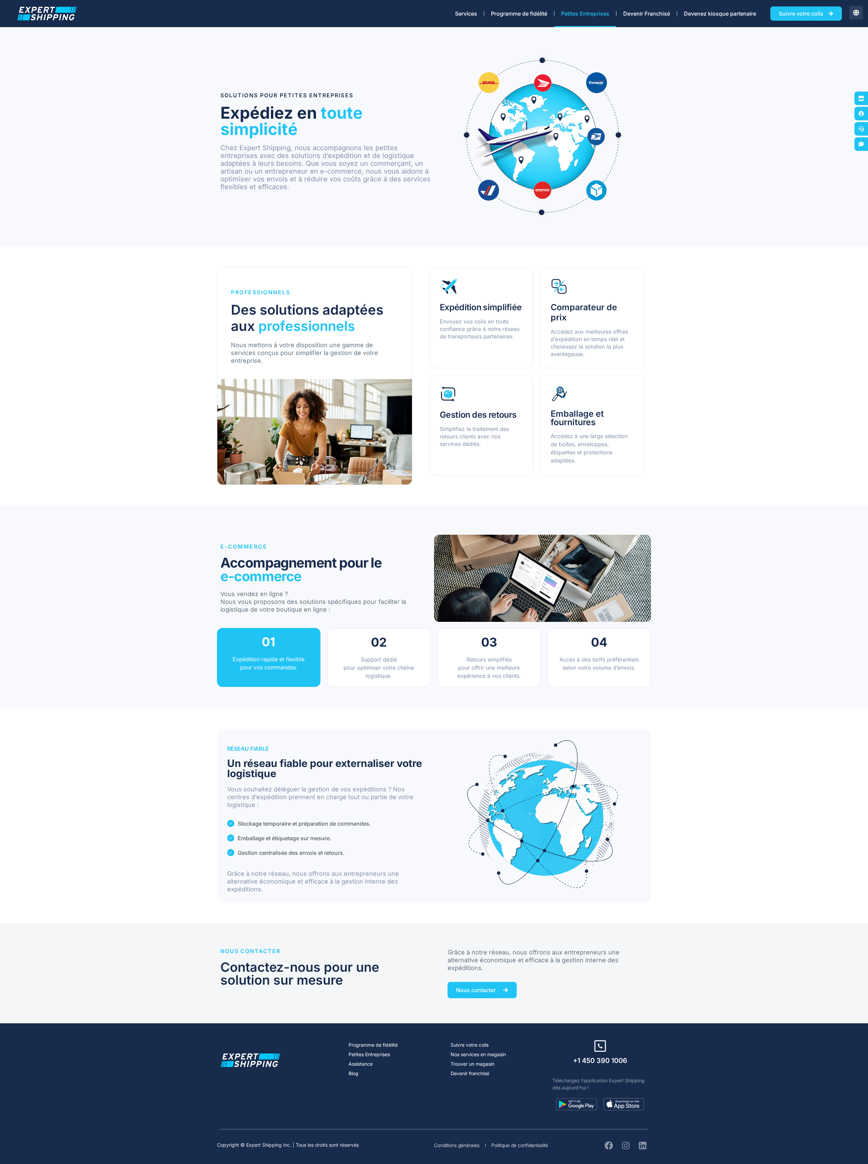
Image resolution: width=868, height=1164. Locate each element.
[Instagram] (625, 1145)
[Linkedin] (642, 1145)
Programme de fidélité (519, 13)
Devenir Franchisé (646, 13)
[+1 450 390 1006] (600, 1046)
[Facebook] (608, 1145)
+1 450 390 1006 (600, 1061)
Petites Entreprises (585, 13)
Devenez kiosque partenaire (720, 13)
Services (466, 13)
